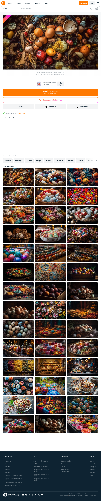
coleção (80, 160)
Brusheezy (7, 460)
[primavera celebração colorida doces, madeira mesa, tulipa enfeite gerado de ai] (50, 309)
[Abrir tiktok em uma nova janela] (35, 494)
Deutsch (91, 469)
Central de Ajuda (65, 460)
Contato (62, 463)
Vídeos (27, 3)
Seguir (60, 84)
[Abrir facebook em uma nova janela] (23, 494)
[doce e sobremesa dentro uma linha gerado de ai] (82, 309)
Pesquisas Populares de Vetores (41, 469)
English (90, 460)
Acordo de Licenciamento (41, 460)
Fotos (19, 3)
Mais (46, 3)
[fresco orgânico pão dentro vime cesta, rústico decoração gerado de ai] (18, 233)
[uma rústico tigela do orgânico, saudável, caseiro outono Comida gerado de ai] (18, 176)
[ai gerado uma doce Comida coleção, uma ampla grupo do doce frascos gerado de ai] (18, 347)
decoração (18, 160)
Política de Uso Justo (89, 495)
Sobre (62, 466)
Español (91, 463)
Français (91, 472)
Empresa (7, 469)
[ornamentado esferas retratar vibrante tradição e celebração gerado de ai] (50, 385)
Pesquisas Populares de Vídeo (41, 478)
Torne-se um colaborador (64, 469)
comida (29, 160)
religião (48, 160)
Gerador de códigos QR (12, 485)
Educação (7, 472)
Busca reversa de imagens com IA (13, 478)
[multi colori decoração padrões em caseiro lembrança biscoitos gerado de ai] (18, 385)
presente (70, 160)
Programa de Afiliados (40, 466)
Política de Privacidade (74, 495)
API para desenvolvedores (13, 474)
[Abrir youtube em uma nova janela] (42, 494)
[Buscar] (90, 8)
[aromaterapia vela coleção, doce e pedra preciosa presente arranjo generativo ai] (50, 347)
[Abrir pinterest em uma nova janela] (32, 494)
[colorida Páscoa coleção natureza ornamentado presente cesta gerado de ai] (82, 404)
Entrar (90, 3)
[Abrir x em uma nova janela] (39, 494)
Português (91, 466)
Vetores (9, 3)
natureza (8, 160)
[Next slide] (93, 159)
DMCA (35, 463)
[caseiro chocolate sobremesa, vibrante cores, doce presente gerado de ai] (50, 328)
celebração (59, 160)
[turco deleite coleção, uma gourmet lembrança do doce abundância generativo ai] (82, 347)
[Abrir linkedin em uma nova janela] (29, 494)
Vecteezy (7, 463)
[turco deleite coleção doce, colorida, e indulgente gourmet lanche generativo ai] (50, 214)
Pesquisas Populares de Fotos (41, 474)
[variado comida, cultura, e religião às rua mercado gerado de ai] (82, 423)
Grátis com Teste (49, 91)
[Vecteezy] (3, 3)
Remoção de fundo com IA (13, 482)
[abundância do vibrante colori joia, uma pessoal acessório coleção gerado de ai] (50, 252)
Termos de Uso (61, 495)
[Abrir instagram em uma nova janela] (26, 494)
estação (39, 160)
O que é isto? (21, 112)
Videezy (6, 466)
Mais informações (10, 117)
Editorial (37, 3)
